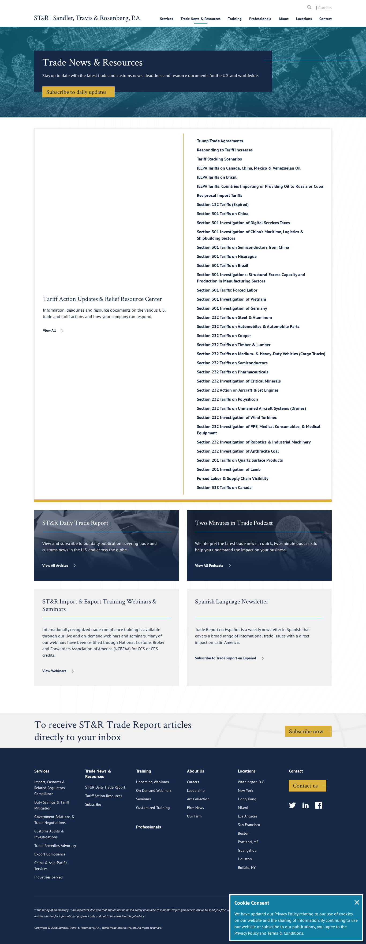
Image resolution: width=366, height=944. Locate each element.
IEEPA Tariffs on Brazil (217, 177)
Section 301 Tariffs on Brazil (222, 265)
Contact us (305, 785)
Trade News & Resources (201, 18)
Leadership (196, 790)
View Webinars (54, 670)
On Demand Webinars (153, 790)
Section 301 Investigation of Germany (232, 308)
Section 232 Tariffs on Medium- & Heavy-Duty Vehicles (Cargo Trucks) (261, 353)
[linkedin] (307, 805)
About (284, 18)
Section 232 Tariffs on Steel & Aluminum (234, 317)
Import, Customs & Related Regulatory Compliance (49, 787)
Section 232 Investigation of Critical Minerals (239, 381)
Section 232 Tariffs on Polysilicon (227, 399)
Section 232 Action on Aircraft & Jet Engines (238, 390)
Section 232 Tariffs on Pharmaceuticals (232, 371)
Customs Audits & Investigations (49, 834)
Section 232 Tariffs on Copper (224, 335)
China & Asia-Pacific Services (50, 865)
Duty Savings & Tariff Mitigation (51, 805)
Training (235, 18)
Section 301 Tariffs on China (222, 213)
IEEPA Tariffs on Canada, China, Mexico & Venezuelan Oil (249, 168)
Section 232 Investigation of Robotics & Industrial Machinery (254, 442)
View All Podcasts (209, 565)
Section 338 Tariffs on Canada (224, 487)
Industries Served (48, 877)
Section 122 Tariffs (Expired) (223, 204)
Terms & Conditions (285, 933)
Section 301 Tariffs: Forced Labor (227, 290)
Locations (304, 18)
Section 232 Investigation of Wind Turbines (237, 417)
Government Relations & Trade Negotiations (54, 819)
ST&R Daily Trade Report (105, 787)
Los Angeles (247, 816)
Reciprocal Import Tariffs (219, 195)
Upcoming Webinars (152, 781)
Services (166, 18)
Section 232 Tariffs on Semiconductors (232, 362)
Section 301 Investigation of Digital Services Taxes (243, 222)
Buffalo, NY (247, 867)
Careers (325, 7)
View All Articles (55, 565)
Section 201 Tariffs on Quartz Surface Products (240, 460)
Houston (245, 859)
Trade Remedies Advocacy (55, 845)
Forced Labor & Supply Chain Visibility (232, 478)
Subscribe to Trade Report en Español (225, 658)
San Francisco (249, 824)
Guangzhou (247, 850)
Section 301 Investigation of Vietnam (231, 299)
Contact (325, 18)
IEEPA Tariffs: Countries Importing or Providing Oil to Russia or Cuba (260, 186)
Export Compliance (49, 854)
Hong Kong (247, 799)
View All (49, 330)
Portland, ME (248, 841)
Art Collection (198, 799)
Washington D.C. (251, 781)
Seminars (143, 799)
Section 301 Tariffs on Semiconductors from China (243, 247)
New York (245, 790)
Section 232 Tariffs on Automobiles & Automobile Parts (248, 326)
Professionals (260, 18)
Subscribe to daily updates (76, 91)
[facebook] (320, 805)
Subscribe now (306, 731)
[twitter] (294, 805)
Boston (243, 833)
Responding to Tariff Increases (225, 149)
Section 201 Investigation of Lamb (229, 469)
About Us (195, 771)
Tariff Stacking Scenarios (219, 159)
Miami (243, 807)
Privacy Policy (246, 933)
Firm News (195, 807)
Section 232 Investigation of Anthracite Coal (238, 451)
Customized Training (153, 807)
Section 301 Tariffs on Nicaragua (227, 256)
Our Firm (194, 816)
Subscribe (93, 804)
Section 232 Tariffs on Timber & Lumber (234, 344)
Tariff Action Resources (103, 795)
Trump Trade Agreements (220, 140)
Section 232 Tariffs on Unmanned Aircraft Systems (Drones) (251, 408)
